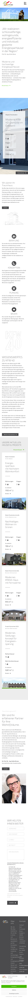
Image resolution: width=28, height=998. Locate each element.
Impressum (20, 996)
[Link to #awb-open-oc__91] (25, 3)
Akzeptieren (14, 986)
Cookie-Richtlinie (9, 996)
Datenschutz (15, 996)
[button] (26, 977)
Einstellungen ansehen (14, 993)
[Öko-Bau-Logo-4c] (7, 1)
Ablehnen (14, 990)
